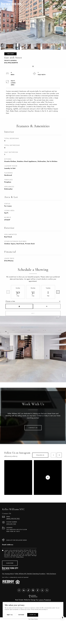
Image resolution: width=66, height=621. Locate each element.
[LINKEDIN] (23, 590)
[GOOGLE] (33, 590)
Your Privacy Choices (33, 619)
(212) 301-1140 (11, 524)
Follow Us (40, 455)
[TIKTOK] (28, 590)
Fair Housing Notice (8, 573)
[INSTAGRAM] (19, 590)
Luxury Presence (45, 600)
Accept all (32, 615)
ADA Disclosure (51, 573)
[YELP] (42, 590)
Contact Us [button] (33, 428)
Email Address (7, 545)
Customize (21, 615)
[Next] (57, 291)
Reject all (10, 615)
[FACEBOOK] (37, 590)
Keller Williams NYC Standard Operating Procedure (30, 573)
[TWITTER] (47, 590)
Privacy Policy (19, 557)
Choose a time (10, 301)
